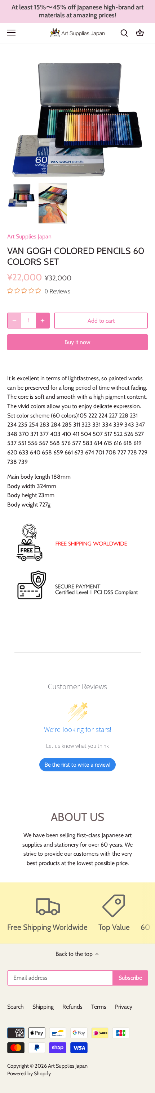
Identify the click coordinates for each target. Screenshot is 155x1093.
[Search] (124, 33)
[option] (21, 195)
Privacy (123, 1006)
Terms (98, 1006)
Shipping (43, 1006)
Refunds (72, 1006)
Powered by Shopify (29, 1073)
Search (15, 1006)
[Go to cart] (140, 33)
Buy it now (77, 342)
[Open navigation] (11, 32)
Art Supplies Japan (29, 236)
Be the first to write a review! (77, 764)
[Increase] (42, 320)
